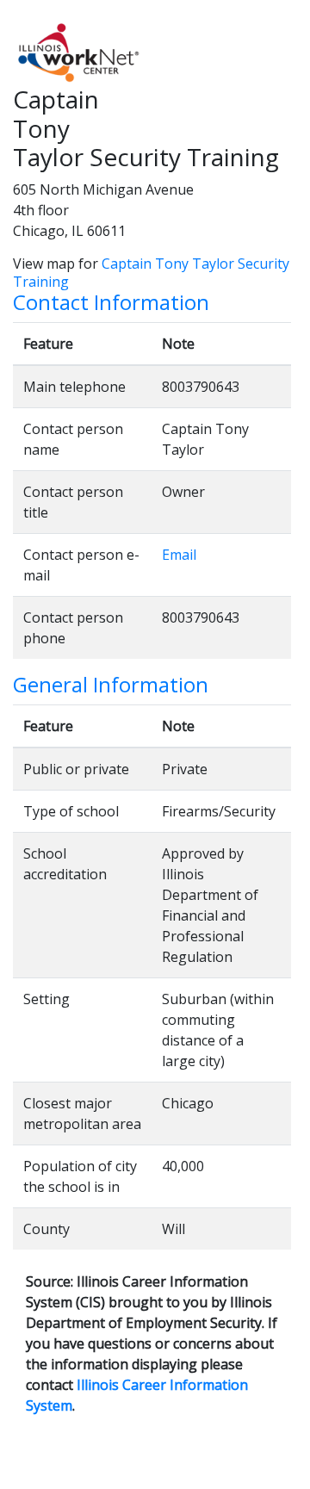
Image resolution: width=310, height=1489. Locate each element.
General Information (110, 685)
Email (179, 554)
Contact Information (111, 302)
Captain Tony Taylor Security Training (151, 272)
